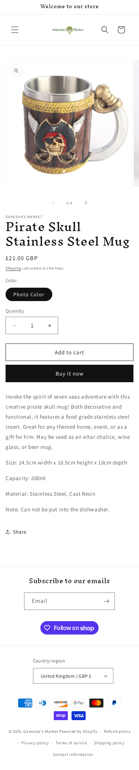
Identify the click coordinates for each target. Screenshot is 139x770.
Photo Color (28, 294)
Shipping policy (109, 742)
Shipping (13, 268)
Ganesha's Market (40, 731)
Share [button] (20, 531)
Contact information (73, 754)
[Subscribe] (106, 601)
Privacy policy (35, 742)
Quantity (15, 311)
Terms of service (71, 742)
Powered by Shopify (78, 731)
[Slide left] (53, 203)
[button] (15, 30)
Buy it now (70, 373)
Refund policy (117, 731)
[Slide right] (86, 203)
